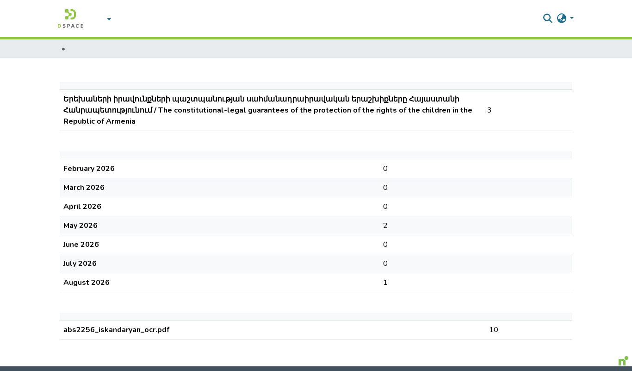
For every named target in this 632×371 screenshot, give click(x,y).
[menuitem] (106, 18)
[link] (307, 368)
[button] (70, 18)
